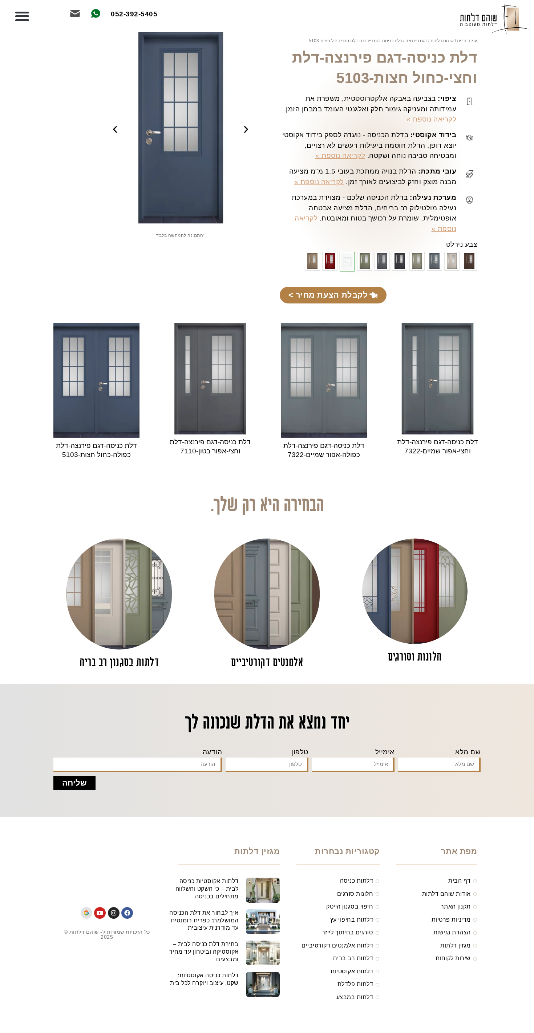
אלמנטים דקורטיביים (267, 663)
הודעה (212, 752)
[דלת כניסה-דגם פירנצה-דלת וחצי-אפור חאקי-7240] (417, 261)
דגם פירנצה (416, 40)
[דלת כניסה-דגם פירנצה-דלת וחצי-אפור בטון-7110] (382, 261)
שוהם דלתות (442, 40)
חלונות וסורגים (415, 657)
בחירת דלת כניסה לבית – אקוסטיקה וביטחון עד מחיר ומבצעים (204, 951)
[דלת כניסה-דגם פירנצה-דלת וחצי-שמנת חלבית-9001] (452, 261)
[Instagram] (114, 913)
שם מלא (468, 752)
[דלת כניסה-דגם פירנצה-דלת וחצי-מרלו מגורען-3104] (330, 261)
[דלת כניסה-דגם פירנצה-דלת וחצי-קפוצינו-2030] (312, 261)
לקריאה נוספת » (431, 119)
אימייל (385, 752)
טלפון (299, 752)
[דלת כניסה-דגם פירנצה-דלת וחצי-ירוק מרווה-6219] (365, 261)
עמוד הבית (467, 40)
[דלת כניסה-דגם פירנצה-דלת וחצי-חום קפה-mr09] (469, 261)
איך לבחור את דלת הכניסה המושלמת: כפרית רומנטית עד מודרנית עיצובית (204, 920)
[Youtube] (100, 913)
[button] (22, 16)
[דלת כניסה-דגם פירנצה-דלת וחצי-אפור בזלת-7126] (399, 261)
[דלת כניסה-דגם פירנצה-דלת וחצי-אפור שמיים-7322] (434, 261)
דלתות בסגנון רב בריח (119, 663)
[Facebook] (127, 913)
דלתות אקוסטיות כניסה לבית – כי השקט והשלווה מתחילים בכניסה (207, 888)
